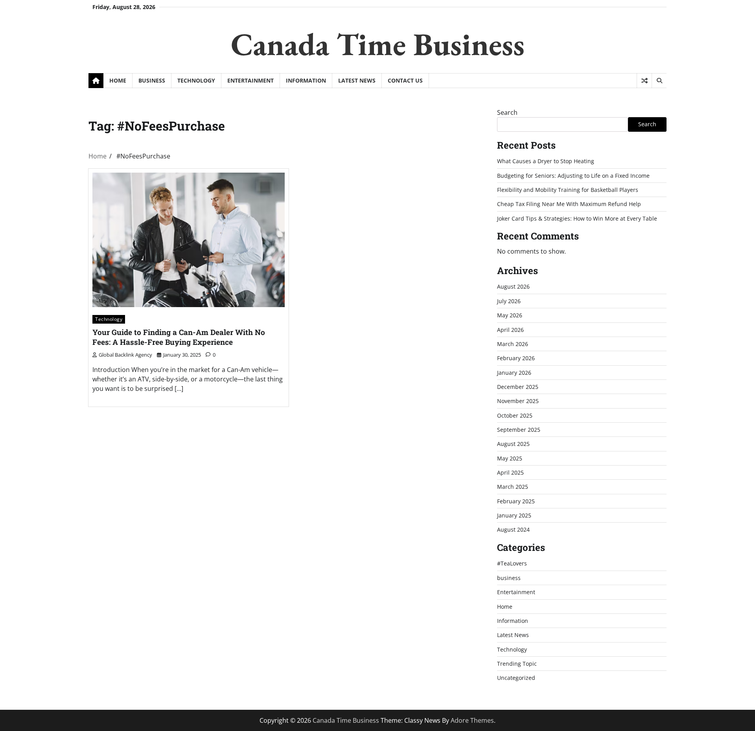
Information (306, 80)
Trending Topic (517, 663)
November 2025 (518, 401)
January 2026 (514, 372)
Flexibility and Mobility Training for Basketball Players (567, 189)
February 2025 (516, 501)
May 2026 (509, 315)
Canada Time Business (378, 43)
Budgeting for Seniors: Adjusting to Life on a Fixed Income (573, 175)
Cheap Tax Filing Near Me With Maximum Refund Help (569, 204)
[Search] (659, 80)
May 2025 (509, 458)
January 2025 (514, 515)
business (151, 80)
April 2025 (510, 472)
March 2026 (512, 344)
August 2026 (513, 286)
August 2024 (513, 529)
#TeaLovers (512, 563)
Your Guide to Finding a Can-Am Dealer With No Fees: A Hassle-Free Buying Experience (178, 337)
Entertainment (250, 80)
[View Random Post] (644, 80)
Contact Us (405, 80)
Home (117, 80)
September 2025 (518, 429)
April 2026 (510, 329)
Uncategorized (516, 677)
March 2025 (512, 486)
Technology (196, 80)
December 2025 (517, 386)
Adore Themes (472, 720)
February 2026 (516, 358)
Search (507, 112)
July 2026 (509, 301)
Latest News (357, 80)
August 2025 (513, 443)
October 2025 (514, 415)
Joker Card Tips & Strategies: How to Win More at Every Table (577, 218)
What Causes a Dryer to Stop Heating (545, 161)
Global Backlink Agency (125, 354)
